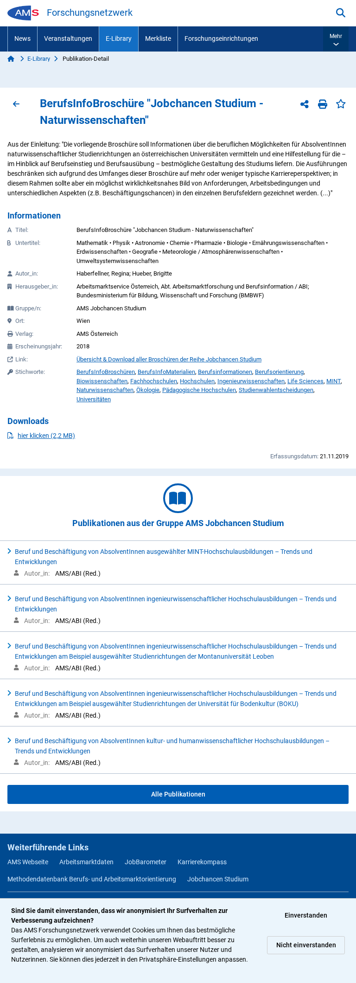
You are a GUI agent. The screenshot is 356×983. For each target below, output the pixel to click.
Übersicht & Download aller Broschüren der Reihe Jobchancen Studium (168, 359)
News (22, 38)
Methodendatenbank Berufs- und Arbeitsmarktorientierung (91, 879)
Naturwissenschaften (105, 389)
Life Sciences (305, 381)
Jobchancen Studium (217, 879)
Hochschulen (197, 381)
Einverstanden (306, 915)
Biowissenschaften (101, 381)
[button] (336, 38)
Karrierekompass (202, 862)
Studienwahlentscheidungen (276, 389)
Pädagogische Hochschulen (199, 389)
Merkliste (158, 38)
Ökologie (147, 389)
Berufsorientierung (279, 371)
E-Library (119, 38)
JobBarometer (145, 862)
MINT (333, 381)
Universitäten (93, 399)
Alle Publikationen (178, 794)
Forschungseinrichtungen (221, 38)
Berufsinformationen (225, 371)
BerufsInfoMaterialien (166, 371)
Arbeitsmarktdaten (86, 862)
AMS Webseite (27, 862)
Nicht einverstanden (306, 945)
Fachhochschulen (153, 381)
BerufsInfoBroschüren (105, 371)
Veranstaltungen (68, 38)
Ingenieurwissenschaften (251, 381)
